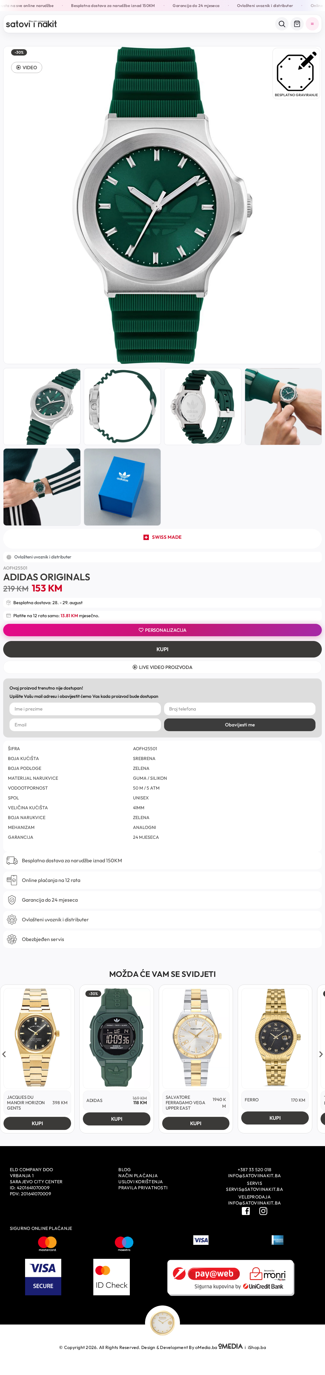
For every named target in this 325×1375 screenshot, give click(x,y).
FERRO (252, 1100)
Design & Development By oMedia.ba (179, 1347)
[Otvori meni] (312, 23)
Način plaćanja (138, 1175)
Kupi (162, 649)
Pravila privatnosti (143, 1188)
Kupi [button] (37, 1123)
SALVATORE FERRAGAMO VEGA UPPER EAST (185, 1102)
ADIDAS (94, 1100)
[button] (26, 67)
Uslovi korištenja (140, 1182)
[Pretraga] (282, 23)
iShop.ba (257, 1347)
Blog (124, 1169)
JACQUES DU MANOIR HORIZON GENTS (26, 1102)
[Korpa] (297, 23)
